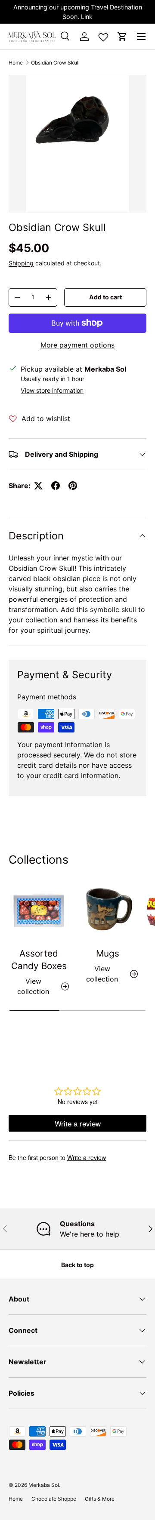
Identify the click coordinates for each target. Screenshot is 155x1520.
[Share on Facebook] (55, 485)
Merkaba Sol (43, 1485)
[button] (122, 36)
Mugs (107, 953)
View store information (52, 390)
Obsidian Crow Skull (55, 62)
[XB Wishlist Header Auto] (103, 35)
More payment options (77, 345)
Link (87, 16)
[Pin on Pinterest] (72, 485)
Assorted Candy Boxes (39, 959)
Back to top (77, 1264)
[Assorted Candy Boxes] (38, 910)
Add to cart (105, 297)
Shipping (21, 263)
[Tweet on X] (38, 485)
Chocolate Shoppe (53, 1498)
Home (16, 62)
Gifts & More (100, 1498)
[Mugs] (107, 910)
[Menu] (141, 36)
